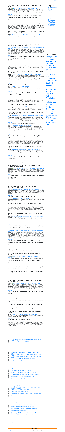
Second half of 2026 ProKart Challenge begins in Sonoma (21, 345)
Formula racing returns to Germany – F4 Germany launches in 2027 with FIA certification (26, 397)
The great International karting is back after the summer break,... (51, 64)
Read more (10, 14)
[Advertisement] (29, 333)
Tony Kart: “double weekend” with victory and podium (20, 389)
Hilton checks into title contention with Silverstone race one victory (22, 378)
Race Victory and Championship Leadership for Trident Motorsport (22, 406)
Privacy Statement (17, 430)
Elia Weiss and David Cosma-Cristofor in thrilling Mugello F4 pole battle (23, 414)
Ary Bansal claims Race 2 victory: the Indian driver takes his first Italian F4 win (24, 408)
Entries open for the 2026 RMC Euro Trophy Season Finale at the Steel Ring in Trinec (25, 404)
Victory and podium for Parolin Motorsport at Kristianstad (21, 370)
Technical (50, 23)
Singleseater (51, 25)
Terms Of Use (10, 430)
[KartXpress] (11, 3)
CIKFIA (50, 10)
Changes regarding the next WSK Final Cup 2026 (19, 391)
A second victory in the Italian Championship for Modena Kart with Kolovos (23, 402)
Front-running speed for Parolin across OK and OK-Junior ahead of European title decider (26, 393)
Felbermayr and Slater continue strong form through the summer (22, 395)
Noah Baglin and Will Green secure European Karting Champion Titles (22, 376)
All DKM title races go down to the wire (51, 121)
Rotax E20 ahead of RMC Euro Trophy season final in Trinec (21, 350)
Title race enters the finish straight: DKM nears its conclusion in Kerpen (23, 358)
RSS (48, 7)
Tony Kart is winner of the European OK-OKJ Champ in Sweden (21, 368)
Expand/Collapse (52, 7)
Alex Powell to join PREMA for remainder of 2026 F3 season (21, 341)
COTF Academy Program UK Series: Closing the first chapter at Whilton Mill (23, 372)
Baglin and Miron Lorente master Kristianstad (18, 410)
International (51, 21)
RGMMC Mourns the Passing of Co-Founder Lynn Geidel (20, 360)
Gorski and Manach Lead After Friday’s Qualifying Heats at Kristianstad (23, 416)
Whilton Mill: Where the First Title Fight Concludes (19, 343)
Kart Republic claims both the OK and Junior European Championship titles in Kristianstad (26, 374)
